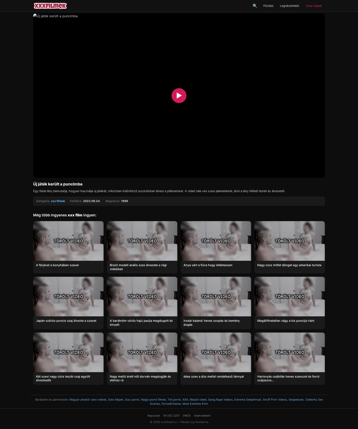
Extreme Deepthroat (247, 399)
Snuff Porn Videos (275, 399)
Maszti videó (198, 399)
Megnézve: (112, 201)
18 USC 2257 (171, 415)
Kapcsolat (154, 415)
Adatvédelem (202, 415)
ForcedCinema (171, 403)
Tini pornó (174, 399)
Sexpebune (296, 399)
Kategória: (43, 201)
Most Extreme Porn (195, 403)
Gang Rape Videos (220, 399)
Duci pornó (132, 399)
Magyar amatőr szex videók (87, 399)
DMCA (187, 415)
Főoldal (268, 5)
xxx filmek (58, 201)
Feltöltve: (76, 201)
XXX (185, 399)
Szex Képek (115, 399)
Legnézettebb (289, 5)
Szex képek (314, 5)
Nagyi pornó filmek (153, 399)
